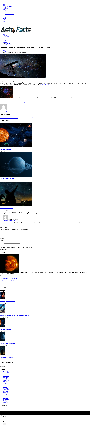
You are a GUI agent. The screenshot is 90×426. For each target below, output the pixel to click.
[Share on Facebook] (4, 419)
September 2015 (6, 380)
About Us (5, 5)
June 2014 (5, 384)
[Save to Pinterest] (4, 424)
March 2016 (5, 379)
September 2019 (6, 372)
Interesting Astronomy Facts (7, 178)
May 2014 (5, 386)
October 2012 (5, 392)
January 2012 (5, 398)
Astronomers (5, 8)
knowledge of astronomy (44, 84)
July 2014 (5, 383)
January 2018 (5, 377)
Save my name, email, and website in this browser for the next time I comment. (17, 247)
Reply (4, 224)
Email (1, 242)
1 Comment (25, 78)
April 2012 (5, 395)
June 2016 (5, 378)
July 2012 (5, 393)
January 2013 (5, 390)
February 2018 (6, 376)
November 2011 (6, 399)
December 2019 (6, 371)
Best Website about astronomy (6, 282)
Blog (6, 10)
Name (2, 240)
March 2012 (5, 396)
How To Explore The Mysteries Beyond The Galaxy (15, 102)
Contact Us (5, 11)
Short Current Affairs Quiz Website (7, 280)
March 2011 (5, 401)
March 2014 (5, 388)
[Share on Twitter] (4, 421)
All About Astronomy (5, 149)
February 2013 (6, 389)
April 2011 (5, 400)
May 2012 (5, 394)
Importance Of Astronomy (7, 208)
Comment (2, 238)
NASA (1, 285)
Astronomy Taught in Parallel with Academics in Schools (14, 315)
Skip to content (3, 1)
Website (2, 245)
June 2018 (5, 373)
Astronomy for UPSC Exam (7, 301)
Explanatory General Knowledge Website (8, 278)
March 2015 (5, 381)
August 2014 (5, 382)
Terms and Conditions (9, 14)
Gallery (4, 9)
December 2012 (6, 391)
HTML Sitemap (8, 6)
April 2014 (5, 387)
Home (4, 4)
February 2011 (6, 402)
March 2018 (5, 375)
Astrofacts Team (15, 78)
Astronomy (5, 7)
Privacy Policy (8, 12)
